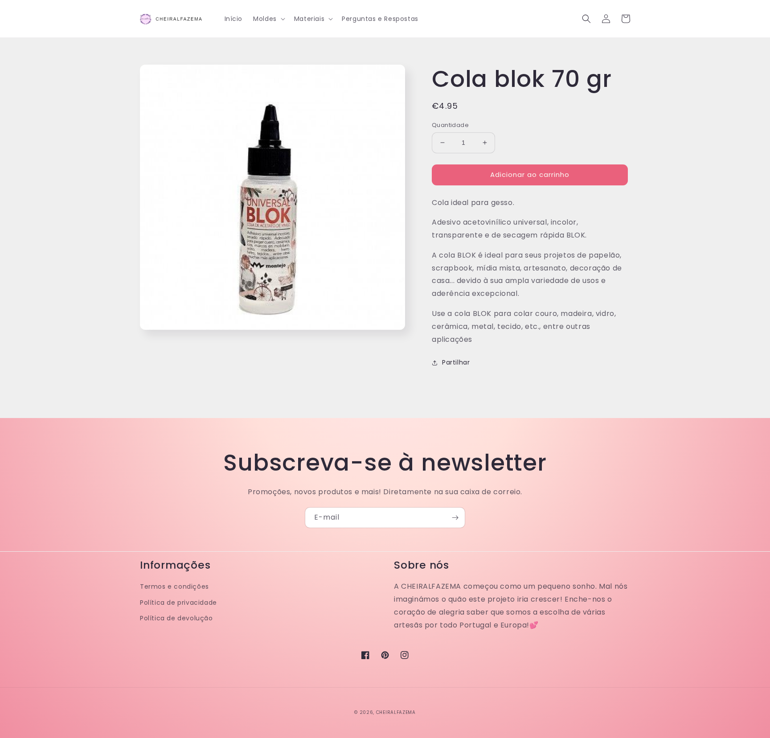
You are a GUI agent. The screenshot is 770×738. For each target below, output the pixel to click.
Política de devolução (176, 618)
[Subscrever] (455, 517)
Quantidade (450, 125)
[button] (268, 18)
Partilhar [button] (456, 362)
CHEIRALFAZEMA (396, 712)
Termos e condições (174, 586)
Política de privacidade (178, 602)
